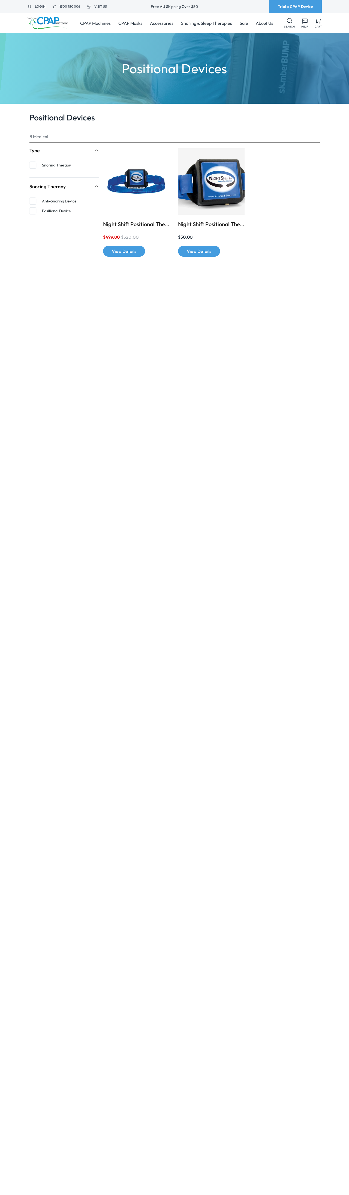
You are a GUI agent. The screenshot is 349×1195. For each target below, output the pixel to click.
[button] (289, 23)
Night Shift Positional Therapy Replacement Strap (211, 224)
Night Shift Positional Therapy (136, 224)
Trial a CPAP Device (295, 6)
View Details (124, 251)
